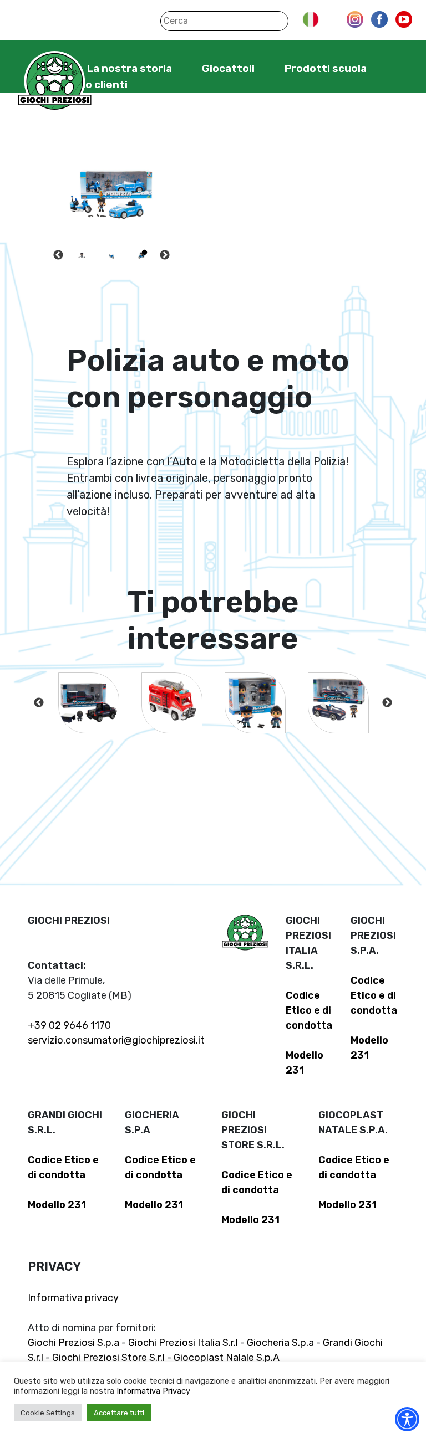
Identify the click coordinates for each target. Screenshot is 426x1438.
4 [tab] (128, 252)
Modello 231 (57, 1205)
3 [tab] (111, 252)
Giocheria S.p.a (280, 1343)
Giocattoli (228, 68)
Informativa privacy (73, 1298)
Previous (58, 255)
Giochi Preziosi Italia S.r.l (183, 1343)
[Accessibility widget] (407, 1419)
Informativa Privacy (153, 1391)
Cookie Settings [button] (48, 1413)
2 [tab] (94, 252)
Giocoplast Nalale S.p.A (227, 1358)
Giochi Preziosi (55, 81)
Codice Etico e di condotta (309, 1010)
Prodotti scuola (326, 68)
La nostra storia (129, 68)
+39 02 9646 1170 (69, 1025)
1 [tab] (78, 252)
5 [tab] (144, 252)
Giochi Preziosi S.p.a (73, 1343)
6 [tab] (94, 270)
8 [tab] (128, 270)
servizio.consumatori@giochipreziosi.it (116, 1040)
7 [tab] (111, 270)
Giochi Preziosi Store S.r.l (108, 1358)
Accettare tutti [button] (119, 1413)
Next (164, 255)
